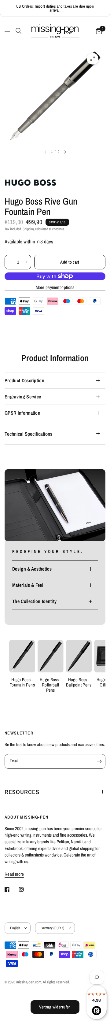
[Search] (17, 31)
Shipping (28, 229)
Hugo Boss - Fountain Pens (22, 682)
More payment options (55, 287)
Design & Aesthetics (32, 568)
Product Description (24, 380)
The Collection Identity (34, 601)
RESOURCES (22, 792)
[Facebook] (11, 889)
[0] (98, 31)
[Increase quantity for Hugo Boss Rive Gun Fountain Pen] (26, 262)
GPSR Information (22, 412)
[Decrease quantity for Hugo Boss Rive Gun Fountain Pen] (9, 262)
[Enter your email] (99, 761)
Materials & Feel (27, 585)
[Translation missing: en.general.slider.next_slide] (65, 152)
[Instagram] (25, 889)
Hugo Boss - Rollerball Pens (50, 685)
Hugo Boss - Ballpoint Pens (78, 682)
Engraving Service (23, 396)
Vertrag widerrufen (55, 1007)
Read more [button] (14, 874)
